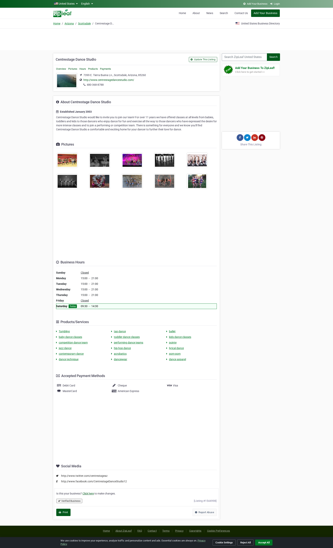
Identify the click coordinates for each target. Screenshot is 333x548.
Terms (166, 530)
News (209, 13)
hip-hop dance (122, 348)
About (196, 13)
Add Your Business (265, 13)
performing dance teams (128, 342)
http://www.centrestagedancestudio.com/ (108, 79)
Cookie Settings (224, 542)
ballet (172, 331)
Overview (61, 68)
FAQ (139, 530)
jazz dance (65, 348)
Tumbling (64, 331)
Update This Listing (204, 59)
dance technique (68, 359)
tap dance (120, 331)
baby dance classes (70, 337)
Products (93, 68)
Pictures (72, 68)
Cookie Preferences (218, 530)
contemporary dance (71, 353)
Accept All (264, 542)
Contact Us (241, 13)
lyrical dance (176, 348)
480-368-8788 (95, 84)
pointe (173, 342)
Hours (82, 68)
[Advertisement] (166, 39)
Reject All (245, 542)
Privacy (179, 530)
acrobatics (120, 353)
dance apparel (177, 359)
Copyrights (195, 530)
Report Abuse (206, 512)
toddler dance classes (127, 337)
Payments (105, 68)
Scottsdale (84, 23)
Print (65, 512)
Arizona (69, 23)
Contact (152, 530)
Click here (88, 493)
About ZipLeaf (123, 530)
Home (182, 13)
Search (224, 13)
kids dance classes (180, 337)
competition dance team (73, 342)
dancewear (120, 359)
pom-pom (175, 353)
